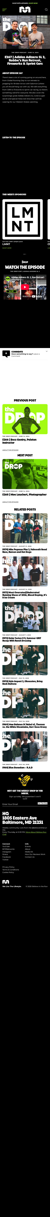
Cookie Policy (8, 872)
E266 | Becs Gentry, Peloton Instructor (19, 441)
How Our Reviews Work (35, 854)
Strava (5, 854)
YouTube (6, 846)
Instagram (6, 852)
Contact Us (29, 857)
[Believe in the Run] (25, 12)
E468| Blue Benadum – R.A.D (17, 767)
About (27, 849)
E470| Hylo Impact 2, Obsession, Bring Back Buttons (22, 682)
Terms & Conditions (10, 870)
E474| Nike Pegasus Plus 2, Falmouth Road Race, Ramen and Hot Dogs (24, 550)
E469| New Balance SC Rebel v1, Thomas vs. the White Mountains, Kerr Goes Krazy (24, 725)
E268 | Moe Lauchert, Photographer (24, 494)
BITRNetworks (8, 849)
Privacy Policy (8, 867)
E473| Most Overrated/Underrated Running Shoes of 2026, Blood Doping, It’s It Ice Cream (24, 595)
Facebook (6, 857)
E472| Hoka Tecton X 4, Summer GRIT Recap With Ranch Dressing (21, 639)
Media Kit (29, 852)
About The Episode (10, 450)
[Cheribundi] (5, 883)
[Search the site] (46, 10)
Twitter (5, 860)
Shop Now (33, 3)
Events (28, 846)
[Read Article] (25, 419)
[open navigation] (4, 10)
